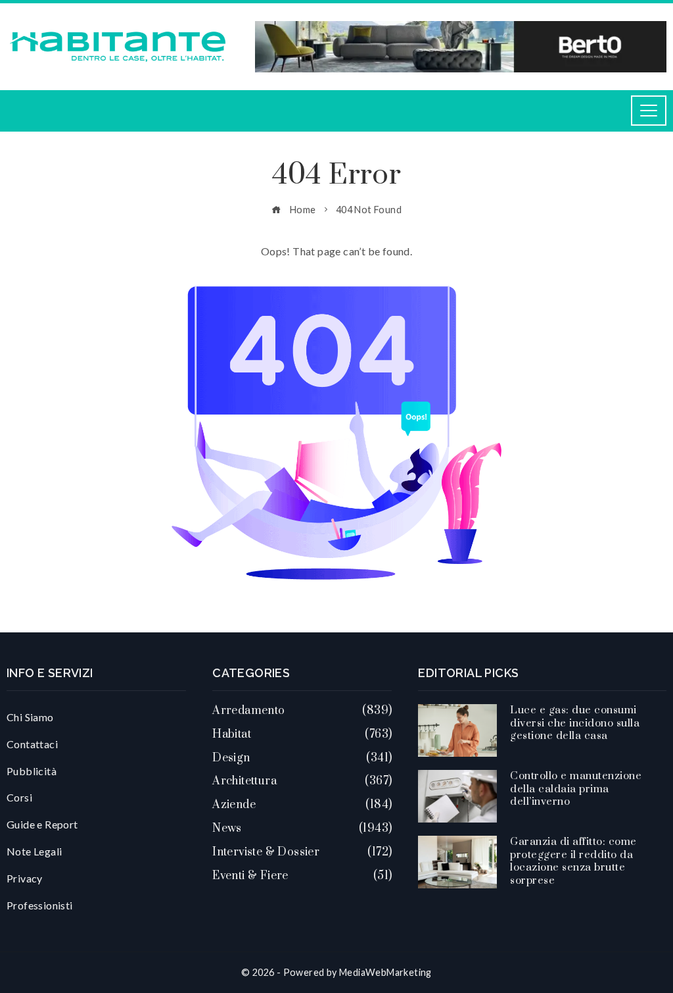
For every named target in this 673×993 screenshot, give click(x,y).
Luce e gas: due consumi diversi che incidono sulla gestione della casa (574, 722)
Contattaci (32, 744)
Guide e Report (42, 824)
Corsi (19, 797)
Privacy (25, 878)
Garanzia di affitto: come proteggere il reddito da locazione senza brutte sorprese (573, 861)
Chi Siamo (30, 717)
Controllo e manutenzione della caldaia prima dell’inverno (575, 788)
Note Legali (34, 851)
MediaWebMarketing (385, 972)
